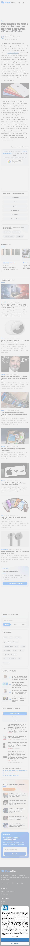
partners (11, 912)
